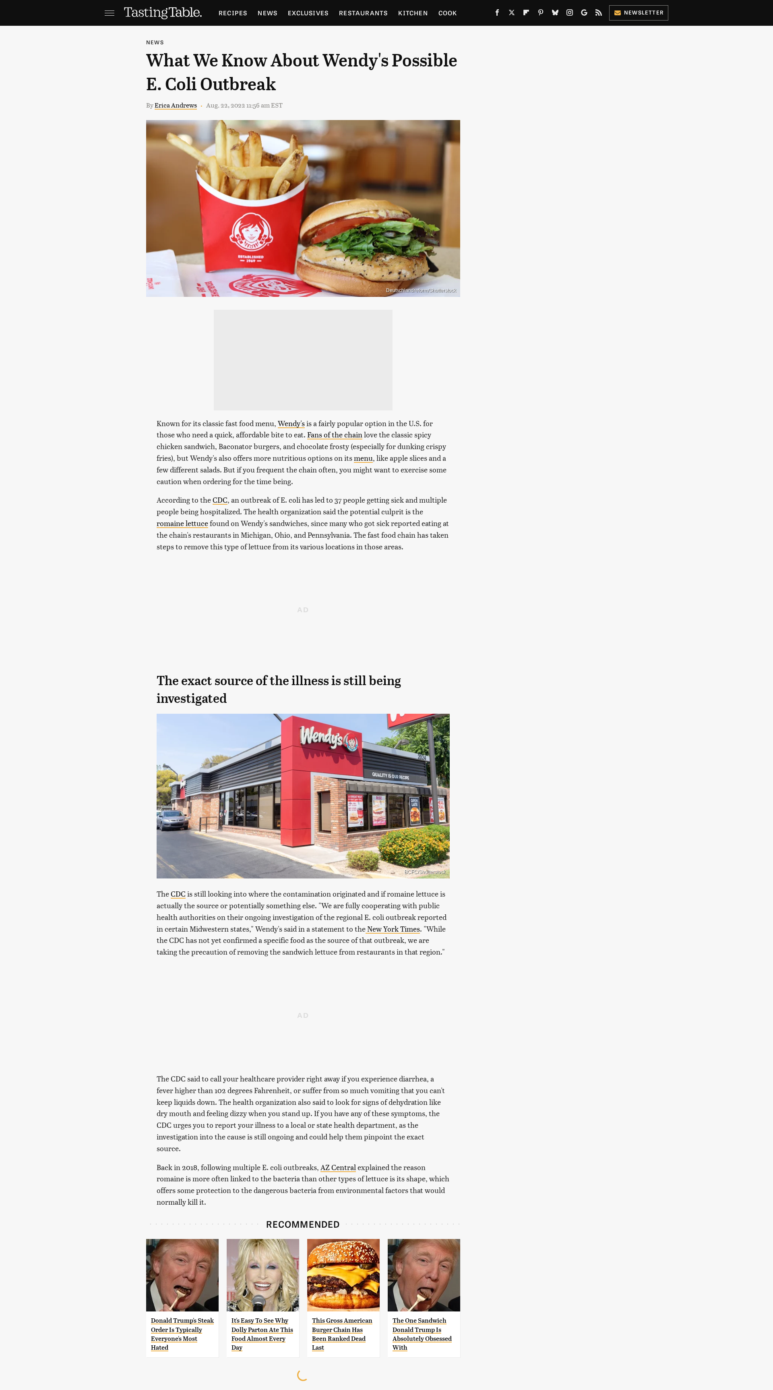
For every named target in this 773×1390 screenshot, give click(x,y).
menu (363, 458)
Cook (447, 12)
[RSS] (599, 14)
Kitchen (413, 12)
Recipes (233, 12)
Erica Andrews (176, 105)
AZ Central (338, 1167)
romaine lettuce (182, 523)
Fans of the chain (334, 434)
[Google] (584, 14)
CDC (220, 500)
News (267, 12)
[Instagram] (570, 14)
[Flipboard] (526, 14)
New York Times (393, 929)
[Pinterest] (541, 14)
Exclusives (308, 12)
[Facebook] (497, 14)
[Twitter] (512, 14)
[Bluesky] (555, 14)
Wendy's (291, 423)
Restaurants (363, 12)
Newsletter (644, 12)
